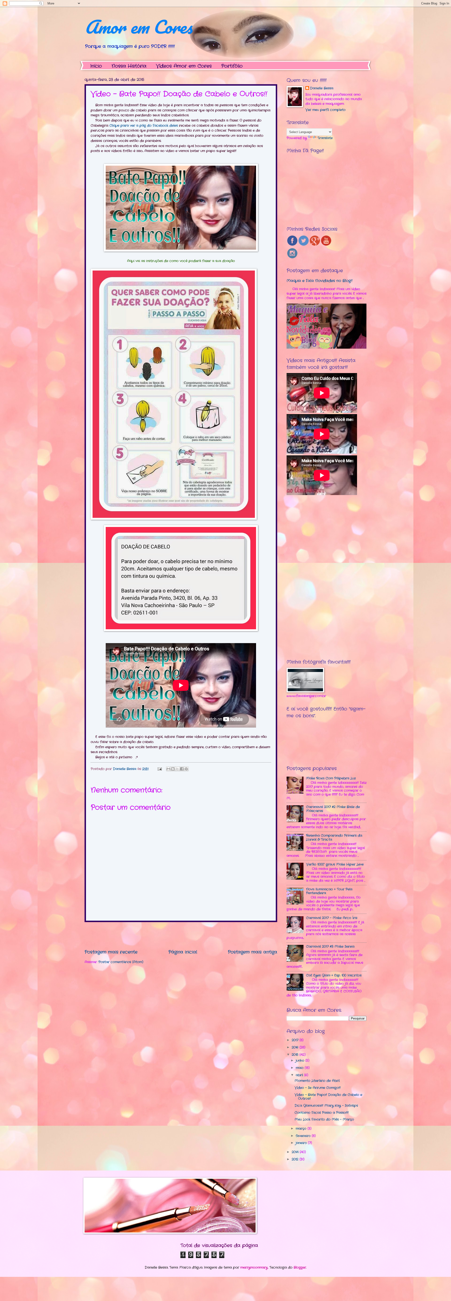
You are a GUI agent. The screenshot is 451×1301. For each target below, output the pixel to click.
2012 (295, 1159)
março (301, 1128)
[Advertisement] (181, 935)
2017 (295, 1040)
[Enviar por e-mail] (168, 769)
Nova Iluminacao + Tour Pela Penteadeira (329, 891)
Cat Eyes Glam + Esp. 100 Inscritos (334, 975)
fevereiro (304, 1136)
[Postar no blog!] (173, 769)
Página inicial (182, 952)
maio (300, 1068)
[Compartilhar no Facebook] (181, 769)
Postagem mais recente (111, 952)
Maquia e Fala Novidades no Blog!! (320, 280)
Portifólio (232, 66)
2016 (295, 1047)
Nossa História (129, 66)
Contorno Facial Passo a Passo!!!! (322, 1112)
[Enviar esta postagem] (159, 769)
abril (300, 1075)
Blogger (300, 1267)
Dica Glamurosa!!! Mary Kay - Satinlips (326, 1105)
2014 (296, 1152)
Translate (325, 138)
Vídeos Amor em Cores (184, 66)
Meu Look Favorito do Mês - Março (324, 1119)
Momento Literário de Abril (317, 1081)
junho (300, 1060)
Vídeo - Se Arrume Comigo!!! (318, 1088)
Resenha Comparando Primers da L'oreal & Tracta (334, 837)
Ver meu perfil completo (325, 110)
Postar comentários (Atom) (120, 962)
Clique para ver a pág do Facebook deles (143, 125)
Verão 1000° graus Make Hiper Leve (335, 864)
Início (96, 66)
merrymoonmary (254, 1267)
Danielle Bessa (321, 88)
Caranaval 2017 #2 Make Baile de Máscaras (333, 809)
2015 (295, 1055)
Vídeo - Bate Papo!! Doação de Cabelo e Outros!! (328, 1097)
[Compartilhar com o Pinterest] (186, 769)
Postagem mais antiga (252, 952)
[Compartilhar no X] (177, 769)
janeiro (302, 1143)
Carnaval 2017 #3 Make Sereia (330, 946)
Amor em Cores (138, 26)
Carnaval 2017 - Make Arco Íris (331, 918)
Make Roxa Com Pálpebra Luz (331, 778)
